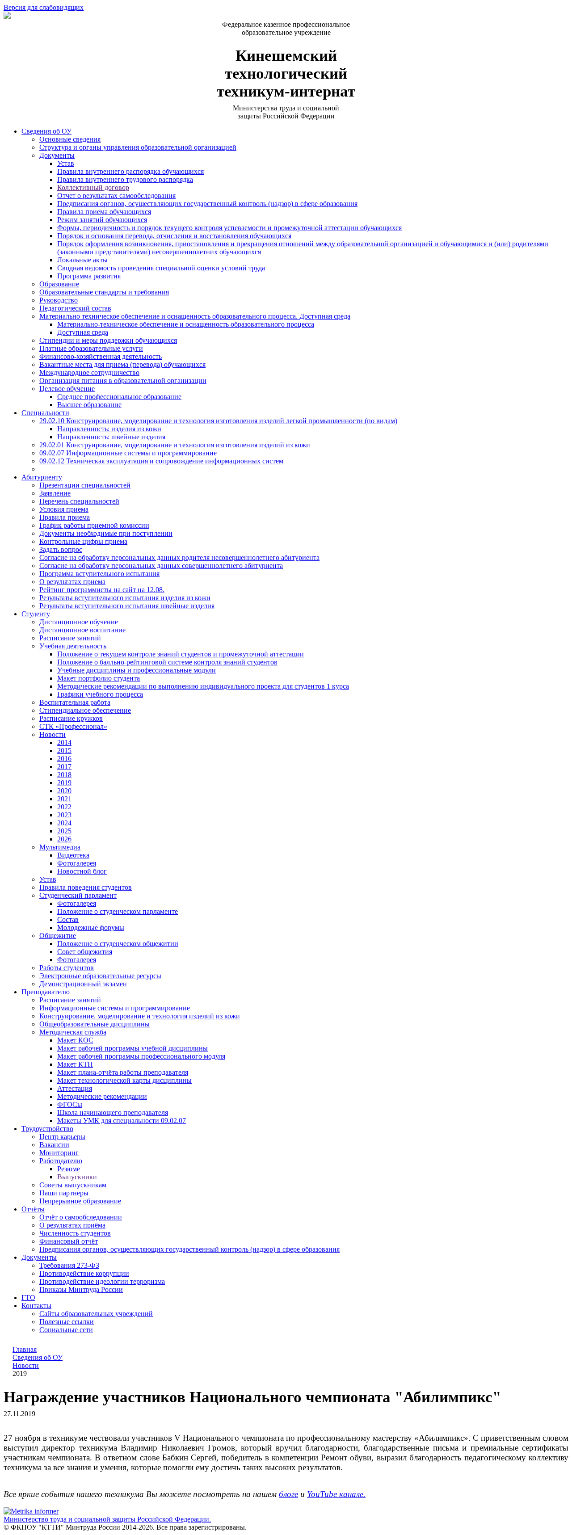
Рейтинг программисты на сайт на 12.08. (101, 589)
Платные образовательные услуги (91, 348)
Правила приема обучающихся (104, 211)
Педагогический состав (75, 308)
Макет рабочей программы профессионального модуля (141, 1056)
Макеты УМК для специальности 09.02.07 (121, 1120)
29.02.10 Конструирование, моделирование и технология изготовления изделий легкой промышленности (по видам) (218, 421)
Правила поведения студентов (85, 887)
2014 (64, 742)
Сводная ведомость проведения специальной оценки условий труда (161, 268)
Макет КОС (75, 1040)
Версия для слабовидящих (44, 7)
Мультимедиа (59, 847)
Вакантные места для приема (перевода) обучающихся (122, 364)
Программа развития (89, 276)
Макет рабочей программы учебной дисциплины (132, 1048)
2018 (64, 774)
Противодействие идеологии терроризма (102, 1281)
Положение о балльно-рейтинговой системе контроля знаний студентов (167, 662)
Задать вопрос (60, 549)
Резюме (68, 1169)
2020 (64, 791)
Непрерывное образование (80, 1201)
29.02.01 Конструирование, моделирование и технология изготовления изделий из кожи (174, 445)
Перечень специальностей (79, 501)
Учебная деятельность (72, 646)
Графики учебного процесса (100, 694)
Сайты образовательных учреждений (96, 1313)
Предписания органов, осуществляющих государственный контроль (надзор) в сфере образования (207, 203)
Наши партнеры (63, 1193)
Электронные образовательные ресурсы (100, 976)
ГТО (28, 1297)
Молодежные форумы (90, 927)
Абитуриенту (41, 477)
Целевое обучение (67, 388)
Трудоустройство (47, 1128)
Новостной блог (82, 871)
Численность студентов (75, 1233)
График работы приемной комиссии (94, 525)
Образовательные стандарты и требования (104, 292)
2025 (64, 831)
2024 (64, 823)
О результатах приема (72, 581)
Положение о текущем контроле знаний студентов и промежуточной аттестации (180, 654)
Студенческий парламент (78, 895)
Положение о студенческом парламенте (117, 911)
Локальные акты (82, 260)
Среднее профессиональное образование (119, 396)
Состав (68, 919)
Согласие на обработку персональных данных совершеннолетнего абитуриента (161, 565)
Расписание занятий (70, 638)
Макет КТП (75, 1064)
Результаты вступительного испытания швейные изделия (126, 606)
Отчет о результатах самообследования (116, 195)
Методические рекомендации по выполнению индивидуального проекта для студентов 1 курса (203, 686)
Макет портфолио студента (98, 678)
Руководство (58, 300)
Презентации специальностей (84, 485)
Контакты (36, 1305)
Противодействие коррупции (84, 1273)
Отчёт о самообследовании (80, 1217)
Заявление (55, 493)
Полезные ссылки (66, 1321)
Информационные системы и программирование (114, 1008)
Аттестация (74, 1088)
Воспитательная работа (74, 702)
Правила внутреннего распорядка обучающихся (130, 171)
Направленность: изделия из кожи (109, 429)
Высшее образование (89, 404)
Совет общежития (84, 951)
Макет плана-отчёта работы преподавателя (122, 1072)
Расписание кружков (71, 718)
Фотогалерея (76, 863)
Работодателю (60, 1161)
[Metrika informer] (31, 1511)
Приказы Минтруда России (81, 1289)
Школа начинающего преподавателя (112, 1112)
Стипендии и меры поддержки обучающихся (108, 340)
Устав (65, 163)
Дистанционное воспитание (82, 630)
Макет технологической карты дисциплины (124, 1080)
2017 (64, 766)
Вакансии (54, 1144)
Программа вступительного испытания (99, 573)
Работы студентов (66, 967)
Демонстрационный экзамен (83, 984)
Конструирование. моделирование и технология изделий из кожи (139, 1016)
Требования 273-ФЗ (69, 1265)
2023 (64, 815)
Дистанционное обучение (78, 622)
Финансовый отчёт (68, 1241)
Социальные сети (66, 1329)
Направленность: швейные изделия (111, 437)
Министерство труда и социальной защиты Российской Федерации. (107, 1519)
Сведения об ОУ (46, 131)
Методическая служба (72, 1032)
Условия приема (63, 509)
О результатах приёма (72, 1225)
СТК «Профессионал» (73, 726)
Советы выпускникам (72, 1185)
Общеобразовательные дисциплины (94, 1024)
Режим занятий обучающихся (102, 219)
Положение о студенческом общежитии (117, 943)
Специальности (45, 412)
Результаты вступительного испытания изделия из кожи (124, 597)
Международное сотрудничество (89, 372)
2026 (64, 839)
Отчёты (33, 1209)
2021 (64, 799)
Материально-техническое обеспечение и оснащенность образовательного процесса (185, 324)
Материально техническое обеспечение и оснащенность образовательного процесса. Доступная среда (194, 316)
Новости (52, 734)
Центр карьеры (62, 1136)
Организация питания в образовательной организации (122, 380)
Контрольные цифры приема (83, 541)
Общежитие (57, 935)
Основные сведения (70, 139)
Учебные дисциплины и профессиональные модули (136, 670)
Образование (59, 284)
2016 (64, 758)
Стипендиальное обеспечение (85, 710)
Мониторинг (59, 1153)
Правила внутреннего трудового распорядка (125, 179)
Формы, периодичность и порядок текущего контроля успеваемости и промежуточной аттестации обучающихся (229, 227)
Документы (57, 155)
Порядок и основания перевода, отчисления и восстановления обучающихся (174, 236)
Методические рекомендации (102, 1096)
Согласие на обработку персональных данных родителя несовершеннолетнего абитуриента (179, 557)
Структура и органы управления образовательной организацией (137, 147)
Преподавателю (45, 992)
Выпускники (77, 1177)
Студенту (35, 614)
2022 (64, 807)
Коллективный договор (93, 187)
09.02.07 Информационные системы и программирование (128, 453)
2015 (64, 750)
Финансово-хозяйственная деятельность (100, 356)
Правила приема (64, 517)
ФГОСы (69, 1104)
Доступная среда (82, 332)
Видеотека (73, 855)
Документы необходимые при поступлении (105, 533)
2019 (64, 782)
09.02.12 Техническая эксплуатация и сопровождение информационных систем (161, 461)
